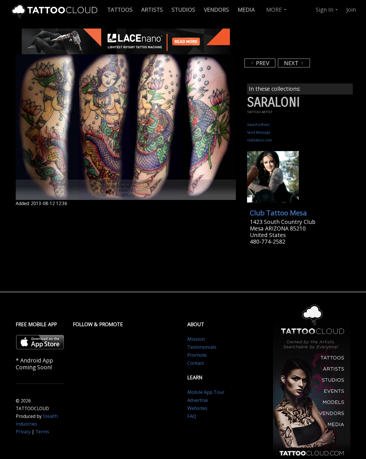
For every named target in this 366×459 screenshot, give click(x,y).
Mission (196, 339)
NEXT (292, 63)
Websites (197, 408)
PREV (261, 63)
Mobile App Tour (205, 392)
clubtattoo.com (259, 140)
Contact (195, 363)
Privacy (23, 432)
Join (351, 9)
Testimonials (201, 347)
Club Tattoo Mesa (278, 212)
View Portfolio (258, 124)
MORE (274, 9)
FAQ (191, 416)
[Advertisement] (290, 43)
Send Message (258, 132)
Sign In (325, 9)
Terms (42, 432)
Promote (197, 355)
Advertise (197, 400)
